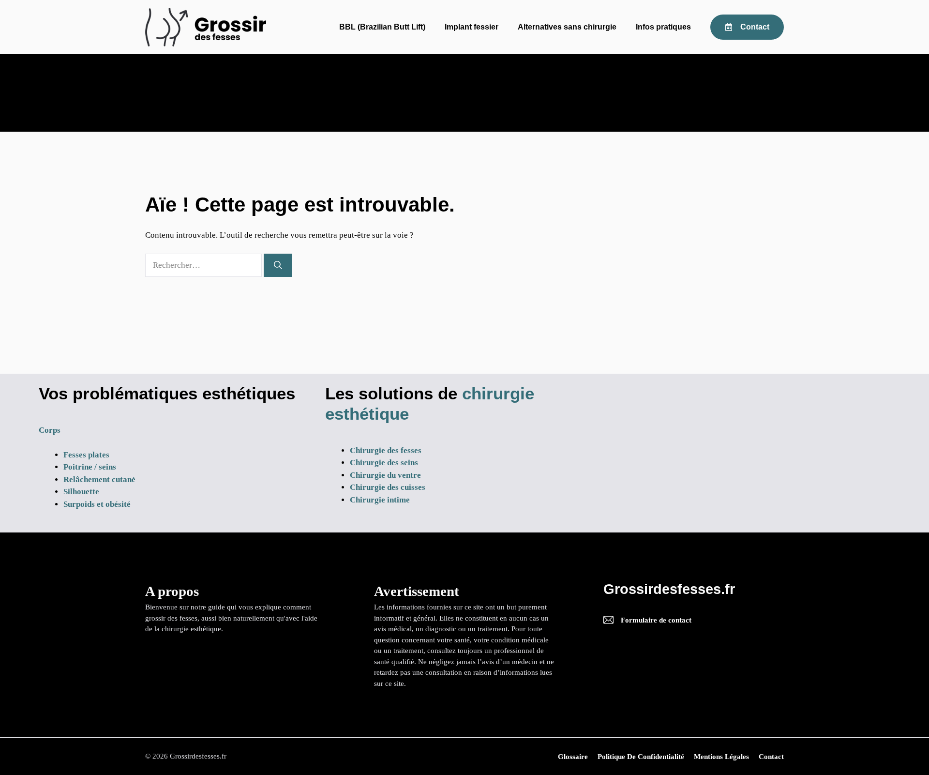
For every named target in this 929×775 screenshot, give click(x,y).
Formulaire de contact (656, 620)
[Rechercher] (278, 265)
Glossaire (573, 756)
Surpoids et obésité (97, 504)
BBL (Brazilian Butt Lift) (382, 27)
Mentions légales (721, 756)
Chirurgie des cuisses (387, 487)
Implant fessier (471, 27)
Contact (771, 756)
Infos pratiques (663, 27)
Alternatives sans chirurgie (567, 27)
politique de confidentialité (641, 756)
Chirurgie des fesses (385, 450)
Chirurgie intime (380, 499)
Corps (49, 430)
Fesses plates (86, 454)
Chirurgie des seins (384, 462)
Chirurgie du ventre (385, 475)
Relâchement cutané (99, 479)
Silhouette (81, 491)
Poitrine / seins (89, 466)
